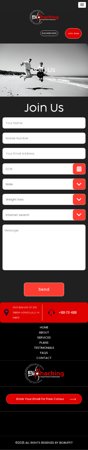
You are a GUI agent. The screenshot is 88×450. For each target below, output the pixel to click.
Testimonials (44, 347)
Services (44, 337)
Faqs (44, 353)
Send (44, 289)
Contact (44, 358)
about (44, 332)
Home (44, 327)
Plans (44, 342)
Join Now (73, 33)
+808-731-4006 (68, 312)
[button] (82, 5)
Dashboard (49, 33)
